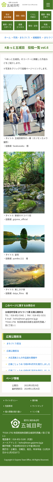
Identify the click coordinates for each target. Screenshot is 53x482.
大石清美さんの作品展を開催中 (22, 357)
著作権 (35, 400)
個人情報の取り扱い (13, 411)
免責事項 (8, 406)
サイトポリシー (11, 400)
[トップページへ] (26, 423)
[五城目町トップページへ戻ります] (27, 4)
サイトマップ (37, 406)
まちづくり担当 (14, 343)
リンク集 (35, 411)
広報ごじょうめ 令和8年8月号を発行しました (29, 364)
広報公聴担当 (13, 336)
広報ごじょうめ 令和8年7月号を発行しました (29, 370)
